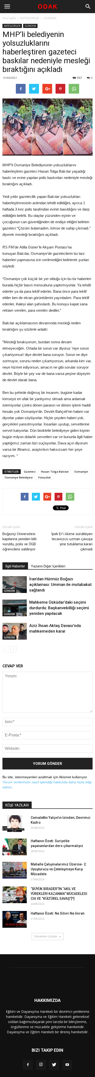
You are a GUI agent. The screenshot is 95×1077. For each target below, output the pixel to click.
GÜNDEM (50, 18)
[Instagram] (41, 1065)
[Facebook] (28, 1065)
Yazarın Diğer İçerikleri (48, 566)
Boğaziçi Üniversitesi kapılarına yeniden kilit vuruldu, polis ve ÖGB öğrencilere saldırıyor (19, 541)
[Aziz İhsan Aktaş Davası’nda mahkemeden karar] (14, 631)
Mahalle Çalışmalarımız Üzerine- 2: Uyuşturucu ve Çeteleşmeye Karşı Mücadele (59, 869)
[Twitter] (54, 1065)
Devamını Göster (45, 936)
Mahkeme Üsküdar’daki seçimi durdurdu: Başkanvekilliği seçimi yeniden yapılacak (59, 608)
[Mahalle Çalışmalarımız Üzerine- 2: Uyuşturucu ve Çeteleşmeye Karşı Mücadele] (14, 870)
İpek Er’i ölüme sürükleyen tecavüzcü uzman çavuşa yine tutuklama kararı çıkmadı (72, 541)
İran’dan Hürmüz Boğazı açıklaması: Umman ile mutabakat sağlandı (60, 584)
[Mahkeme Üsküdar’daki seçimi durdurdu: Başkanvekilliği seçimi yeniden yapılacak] (14, 608)
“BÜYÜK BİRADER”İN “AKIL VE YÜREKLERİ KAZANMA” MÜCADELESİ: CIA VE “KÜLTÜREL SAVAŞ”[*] (59, 893)
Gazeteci (30, 471)
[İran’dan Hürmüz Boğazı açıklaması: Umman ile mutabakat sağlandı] (14, 584)
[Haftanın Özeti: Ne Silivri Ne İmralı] (14, 919)
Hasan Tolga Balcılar (55, 471)
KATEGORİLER (29, 18)
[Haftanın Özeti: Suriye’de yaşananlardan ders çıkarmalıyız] (14, 847)
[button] (88, 6)
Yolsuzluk (44, 477)
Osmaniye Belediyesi (19, 477)
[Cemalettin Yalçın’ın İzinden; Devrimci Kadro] (14, 823)
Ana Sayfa (9, 18)
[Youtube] (67, 1065)
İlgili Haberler (15, 566)
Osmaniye (81, 471)
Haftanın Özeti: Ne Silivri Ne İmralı (58, 913)
